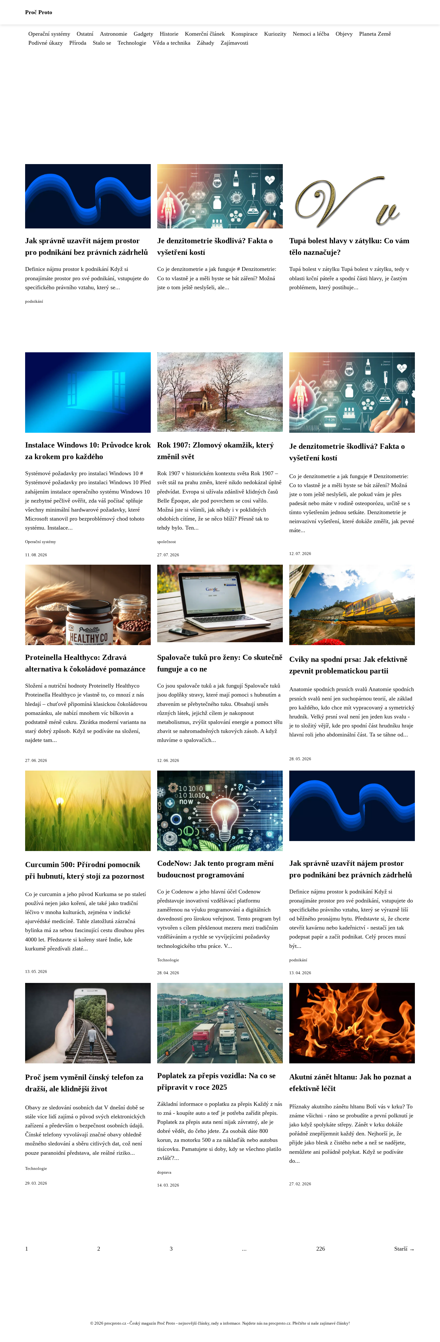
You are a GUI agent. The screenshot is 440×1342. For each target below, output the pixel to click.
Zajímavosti (234, 43)
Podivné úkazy (45, 43)
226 (320, 1248)
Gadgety (143, 34)
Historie (169, 34)
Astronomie (113, 34)
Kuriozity (275, 34)
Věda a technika (171, 43)
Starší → (404, 1248)
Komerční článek (205, 34)
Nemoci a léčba (311, 34)
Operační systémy (49, 34)
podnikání (34, 301)
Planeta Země (375, 34)
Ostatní (85, 34)
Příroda (77, 43)
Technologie (132, 43)
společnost (166, 542)
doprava (164, 1172)
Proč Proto (38, 12)
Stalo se (102, 43)
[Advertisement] (220, 96)
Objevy (344, 34)
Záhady (205, 43)
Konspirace (244, 34)
